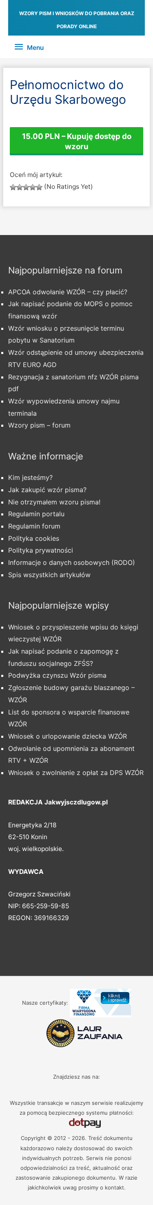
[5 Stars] (39, 187)
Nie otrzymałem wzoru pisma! (54, 502)
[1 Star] (13, 187)
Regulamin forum (34, 526)
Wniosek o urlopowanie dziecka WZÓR (67, 736)
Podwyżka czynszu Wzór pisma (57, 675)
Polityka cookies (33, 538)
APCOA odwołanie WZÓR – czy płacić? (67, 292)
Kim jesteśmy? (30, 477)
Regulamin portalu (36, 514)
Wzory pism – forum (39, 425)
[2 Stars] (19, 187)
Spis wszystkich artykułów (49, 575)
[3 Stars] (26, 187)
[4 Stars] (32, 187)
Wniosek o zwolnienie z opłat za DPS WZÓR (76, 772)
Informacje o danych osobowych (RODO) (71, 562)
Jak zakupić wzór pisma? (47, 490)
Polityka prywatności (40, 550)
